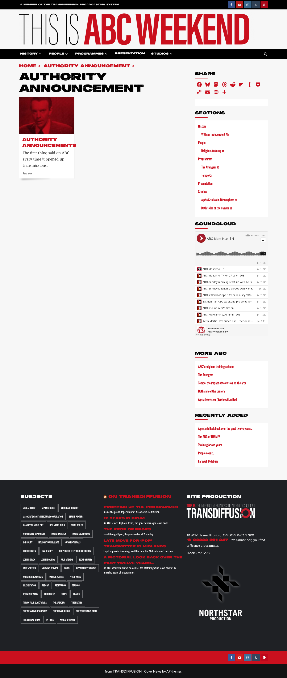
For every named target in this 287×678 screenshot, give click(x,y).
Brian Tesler (77, 525)
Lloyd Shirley (85, 559)
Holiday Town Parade (48, 542)
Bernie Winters (76, 516)
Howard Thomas (72, 542)
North (67, 568)
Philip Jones (75, 576)
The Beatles (76, 602)
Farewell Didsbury (208, 461)
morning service (50, 568)
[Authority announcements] (47, 115)
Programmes (89, 53)
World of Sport (67, 619)
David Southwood (81, 533)
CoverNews (152, 671)
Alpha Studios (48, 508)
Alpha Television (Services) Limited (217, 399)
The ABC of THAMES (209, 436)
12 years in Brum (124, 518)
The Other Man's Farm (86, 611)
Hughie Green (29, 551)
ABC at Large (29, 508)
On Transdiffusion (139, 496)
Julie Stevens (67, 559)
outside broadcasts (33, 576)
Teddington (49, 594)
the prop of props (127, 529)
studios (76, 585)
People (56, 53)
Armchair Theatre (69, 508)
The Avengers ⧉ (210, 167)
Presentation (130, 53)
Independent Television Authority (75, 551)
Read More (27, 173)
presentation (29, 585)
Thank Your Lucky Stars (35, 602)
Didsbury (27, 542)
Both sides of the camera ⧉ (216, 208)
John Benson (29, 559)
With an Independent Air (215, 134)
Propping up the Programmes (141, 507)
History (29, 53)
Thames (76, 594)
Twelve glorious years (210, 444)
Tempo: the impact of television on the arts (222, 383)
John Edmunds (48, 559)
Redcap (45, 585)
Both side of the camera (211, 391)
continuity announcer (34, 533)
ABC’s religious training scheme (216, 366)
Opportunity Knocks (86, 568)
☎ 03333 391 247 (207, 540)
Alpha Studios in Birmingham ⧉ (219, 199)
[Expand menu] (40, 54)
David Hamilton (58, 533)
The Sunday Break (31, 619)
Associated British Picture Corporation (43, 516)
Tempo (64, 594)
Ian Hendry (47, 551)
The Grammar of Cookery (35, 611)
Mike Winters (29, 568)
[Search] (265, 54)
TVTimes (50, 619)
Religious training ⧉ (212, 150)
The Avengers (205, 374)
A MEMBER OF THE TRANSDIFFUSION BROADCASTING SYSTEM (69, 4)
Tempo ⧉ (206, 175)
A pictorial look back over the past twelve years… (225, 428)
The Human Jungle (61, 611)
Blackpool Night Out (33, 525)
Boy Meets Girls (57, 525)
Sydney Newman (30, 594)
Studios (160, 53)
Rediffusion (60, 585)
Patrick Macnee (56, 576)
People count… (206, 453)
